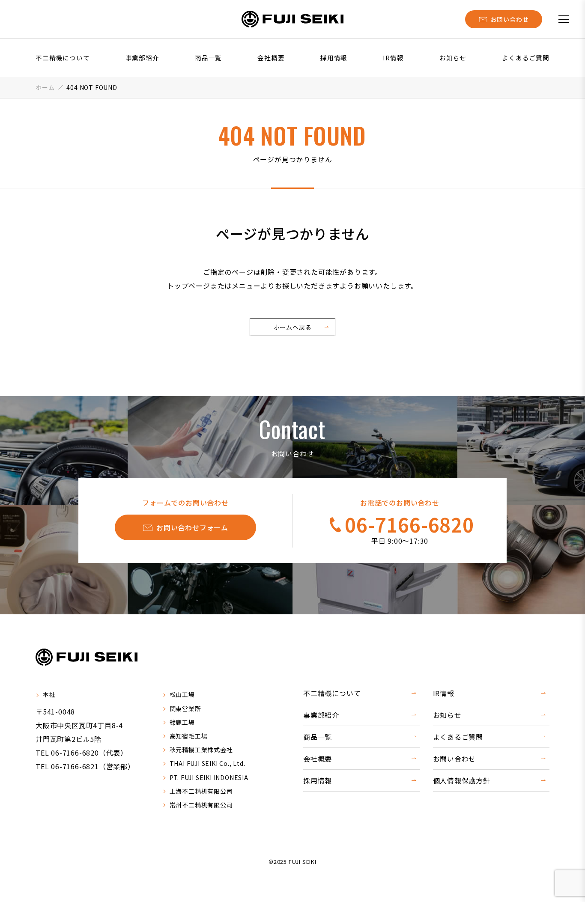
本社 (49, 694)
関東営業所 (185, 708)
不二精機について (63, 57)
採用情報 (333, 57)
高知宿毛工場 (189, 736)
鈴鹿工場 (182, 722)
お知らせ (452, 57)
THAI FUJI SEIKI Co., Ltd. (207, 763)
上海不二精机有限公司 (201, 791)
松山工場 (182, 694)
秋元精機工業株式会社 (201, 749)
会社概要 (270, 57)
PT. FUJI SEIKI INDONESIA (209, 777)
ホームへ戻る (293, 327)
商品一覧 (208, 57)
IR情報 (393, 57)
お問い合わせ (454, 758)
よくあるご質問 (525, 57)
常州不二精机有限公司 (201, 805)
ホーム (45, 87)
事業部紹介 (142, 57)
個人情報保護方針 (461, 780)
